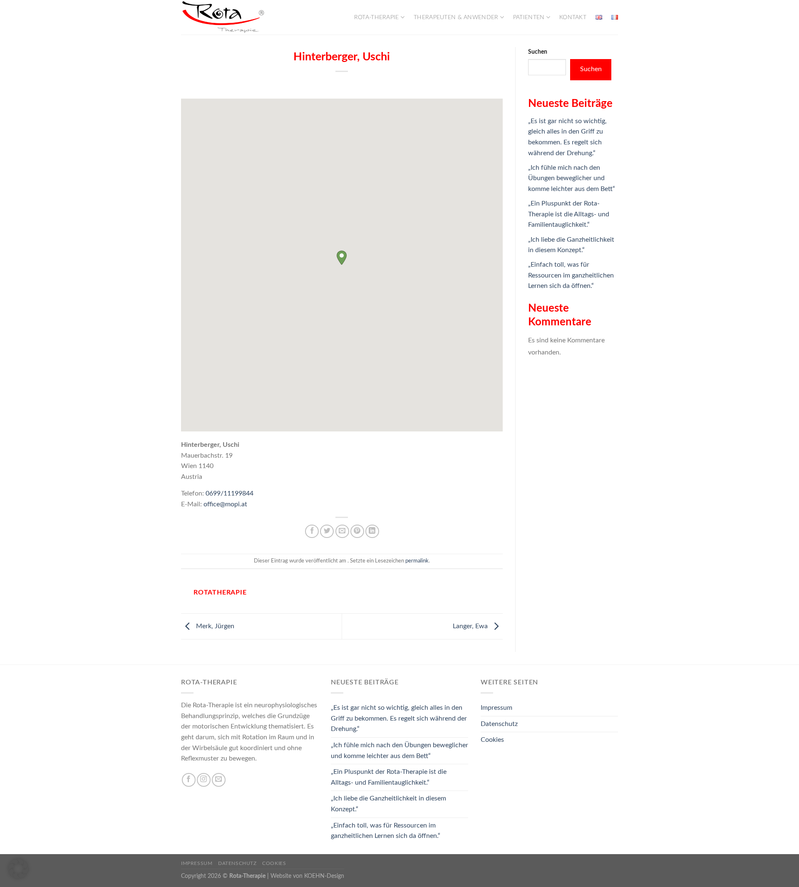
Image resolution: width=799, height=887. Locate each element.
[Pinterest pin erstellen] (357, 531)
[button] (342, 257)
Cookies (492, 739)
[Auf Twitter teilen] (327, 531)
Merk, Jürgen (214, 626)
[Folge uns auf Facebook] (189, 780)
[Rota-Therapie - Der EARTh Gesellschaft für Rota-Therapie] (222, 17)
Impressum (496, 707)
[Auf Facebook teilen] (312, 531)
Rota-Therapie (376, 17)
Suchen (537, 52)
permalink (417, 560)
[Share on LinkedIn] (372, 531)
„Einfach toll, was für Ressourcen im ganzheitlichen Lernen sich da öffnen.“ (571, 275)
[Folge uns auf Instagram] (204, 780)
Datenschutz (499, 724)
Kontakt (572, 17)
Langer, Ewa (471, 626)
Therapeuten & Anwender (456, 17)
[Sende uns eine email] (219, 780)
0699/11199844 (229, 493)
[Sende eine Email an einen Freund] (342, 531)
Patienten (529, 17)
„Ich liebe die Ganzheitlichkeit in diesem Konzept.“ (388, 804)
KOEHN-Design (324, 876)
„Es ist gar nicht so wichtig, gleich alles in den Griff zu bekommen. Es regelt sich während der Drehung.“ (399, 718)
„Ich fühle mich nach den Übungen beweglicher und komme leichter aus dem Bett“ (571, 178)
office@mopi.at (225, 504)
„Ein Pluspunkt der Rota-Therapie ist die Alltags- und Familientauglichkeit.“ (568, 214)
